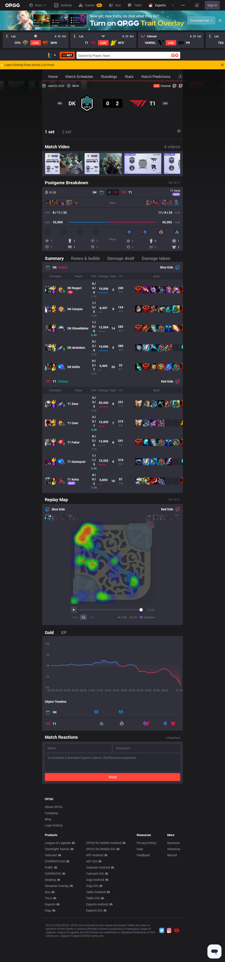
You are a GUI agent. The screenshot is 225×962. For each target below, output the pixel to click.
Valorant (51, 855)
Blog (48, 819)
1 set (49, 131)
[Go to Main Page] (12, 5)
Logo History (54, 825)
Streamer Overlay (57, 886)
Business (173, 843)
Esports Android (97, 904)
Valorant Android (98, 867)
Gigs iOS (92, 886)
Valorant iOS (95, 873)
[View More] (182, 5)
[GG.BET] (67, 55)
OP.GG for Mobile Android (103, 843)
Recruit (172, 855)
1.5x (91, 617)
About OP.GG (54, 807)
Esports (50, 904)
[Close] (220, 20)
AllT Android (94, 855)
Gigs (48, 910)
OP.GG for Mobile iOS (100, 849)
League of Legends (58, 843)
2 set (66, 131)
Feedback (143, 855)
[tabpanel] (112, 377)
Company (51, 813)
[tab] (56, 258)
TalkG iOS (93, 898)
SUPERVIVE (53, 873)
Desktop (50, 880)
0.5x (75, 617)
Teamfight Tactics (57, 849)
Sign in (212, 5)
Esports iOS (94, 910)
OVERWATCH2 (55, 861)
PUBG (49, 867)
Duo (47, 892)
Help (140, 849)
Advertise (173, 849)
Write (113, 777)
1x (83, 617)
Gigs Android (95, 880)
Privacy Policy (146, 843)
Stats (38, 5)
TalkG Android (96, 892)
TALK (48, 898)
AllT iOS (91, 861)
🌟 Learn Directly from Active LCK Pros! (27, 65)
